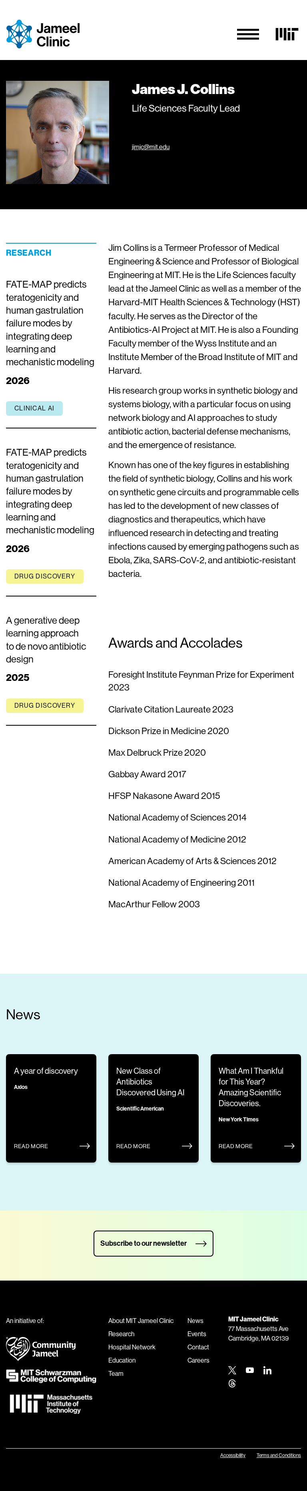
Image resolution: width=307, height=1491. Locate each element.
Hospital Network (131, 1347)
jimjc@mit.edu (150, 147)
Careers (198, 1360)
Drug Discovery (44, 576)
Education (122, 1360)
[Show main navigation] (248, 34)
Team (116, 1373)
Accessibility (232, 1455)
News (195, 1321)
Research (121, 1334)
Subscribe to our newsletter (143, 1243)
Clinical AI (34, 408)
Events (196, 1334)
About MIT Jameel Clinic (140, 1321)
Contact (198, 1347)
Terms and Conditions (279, 1455)
